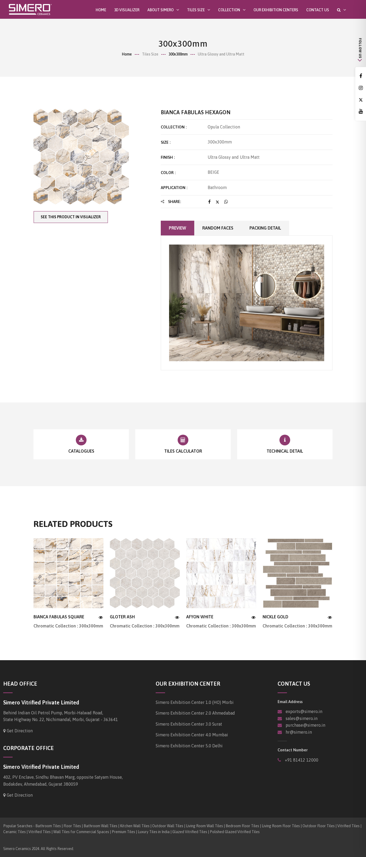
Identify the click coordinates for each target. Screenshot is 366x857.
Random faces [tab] (217, 228)
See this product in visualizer (71, 217)
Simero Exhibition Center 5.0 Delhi (189, 745)
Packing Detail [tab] (265, 228)
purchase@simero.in (305, 725)
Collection (229, 10)
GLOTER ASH (122, 616)
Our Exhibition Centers (275, 10)
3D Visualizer (126, 10)
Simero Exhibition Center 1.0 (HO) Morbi (195, 702)
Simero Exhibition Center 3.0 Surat (189, 724)
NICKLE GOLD (275, 616)
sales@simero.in (302, 718)
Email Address (290, 701)
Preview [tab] (177, 228)
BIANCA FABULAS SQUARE (58, 616)
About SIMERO (160, 10)
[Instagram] (360, 88)
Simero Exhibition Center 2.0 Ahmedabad (195, 713)
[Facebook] (360, 76)
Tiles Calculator (183, 451)
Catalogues (81, 451)
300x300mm (178, 54)
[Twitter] (360, 100)
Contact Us (317, 10)
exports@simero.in (304, 711)
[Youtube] (360, 111)
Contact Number (293, 750)
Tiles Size (196, 10)
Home (101, 10)
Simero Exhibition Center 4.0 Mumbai (192, 734)
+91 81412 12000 (301, 760)
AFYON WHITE (199, 616)
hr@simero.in (299, 732)
